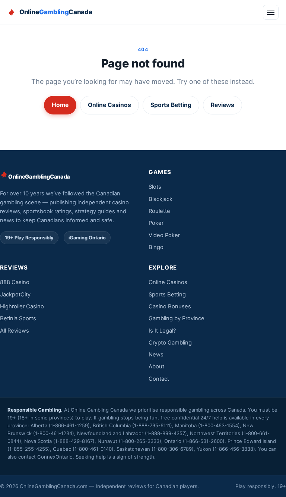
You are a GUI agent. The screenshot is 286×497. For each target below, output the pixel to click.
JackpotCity (15, 294)
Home (60, 104)
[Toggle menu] (271, 12)
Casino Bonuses (170, 306)
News (156, 354)
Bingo (156, 247)
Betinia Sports (18, 318)
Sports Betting (170, 104)
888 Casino (14, 282)
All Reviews (14, 330)
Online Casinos (109, 104)
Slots (155, 186)
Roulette (159, 211)
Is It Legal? (162, 330)
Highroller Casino (22, 306)
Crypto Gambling (170, 342)
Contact (159, 378)
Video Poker (164, 235)
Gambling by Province (176, 318)
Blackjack (160, 199)
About (156, 366)
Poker (156, 223)
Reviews (222, 104)
